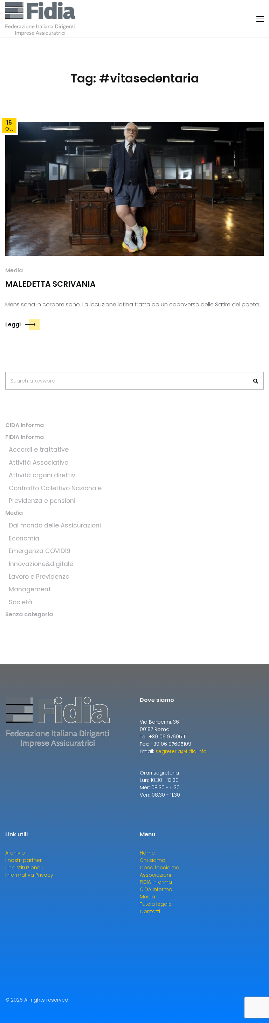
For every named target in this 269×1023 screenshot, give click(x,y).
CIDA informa (156, 889)
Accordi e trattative (39, 449)
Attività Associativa (39, 462)
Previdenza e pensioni (42, 501)
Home (147, 852)
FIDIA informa (156, 881)
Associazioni (155, 874)
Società (20, 602)
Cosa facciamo (159, 867)
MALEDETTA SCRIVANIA (50, 284)
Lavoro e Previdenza (39, 576)
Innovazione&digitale (41, 564)
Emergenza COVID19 (39, 551)
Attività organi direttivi (43, 475)
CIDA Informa (24, 425)
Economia (24, 538)
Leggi (13, 324)
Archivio (15, 852)
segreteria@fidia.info (181, 751)
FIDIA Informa (24, 437)
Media (14, 270)
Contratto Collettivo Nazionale (55, 488)
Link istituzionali (24, 867)
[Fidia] (40, 19)
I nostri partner (23, 860)
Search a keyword (33, 380)
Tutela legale (156, 904)
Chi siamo (152, 860)
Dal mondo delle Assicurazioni (55, 525)
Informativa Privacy (29, 874)
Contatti (150, 911)
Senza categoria (29, 614)
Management (30, 589)
